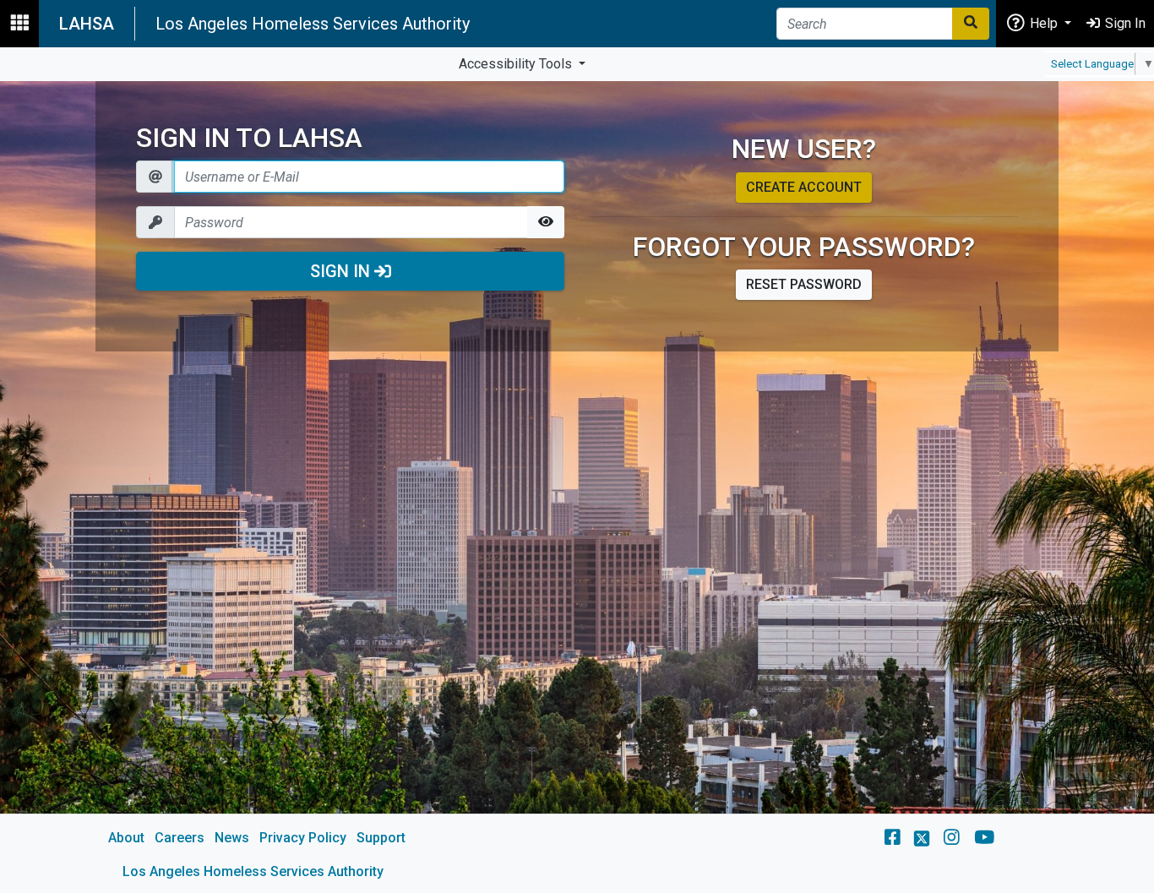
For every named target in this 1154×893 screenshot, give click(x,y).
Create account (804, 187)
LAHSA (86, 24)
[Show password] (545, 222)
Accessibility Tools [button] (517, 64)
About (126, 838)
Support (381, 838)
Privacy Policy (302, 838)
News (232, 838)
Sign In (342, 271)
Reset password (804, 284)
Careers (179, 838)
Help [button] (1043, 23)
